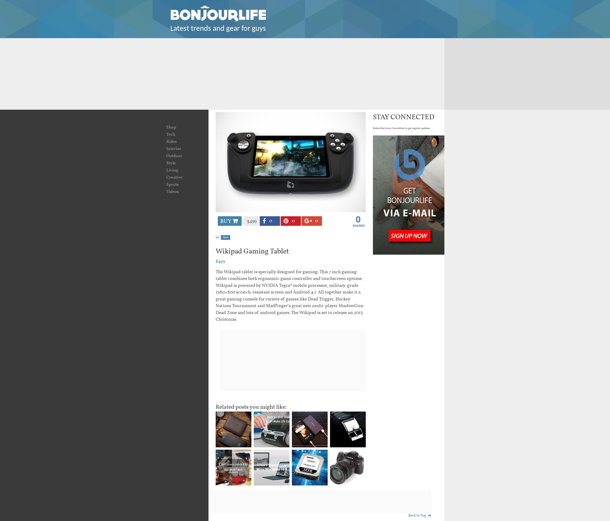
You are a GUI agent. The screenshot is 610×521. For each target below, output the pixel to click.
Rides (171, 142)
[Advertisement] (305, 74)
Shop (171, 127)
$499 (220, 261)
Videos (172, 192)
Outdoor (174, 156)
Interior (173, 149)
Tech (170, 135)
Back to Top (417, 515)
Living (172, 170)
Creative (174, 178)
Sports (172, 185)
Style (171, 163)
